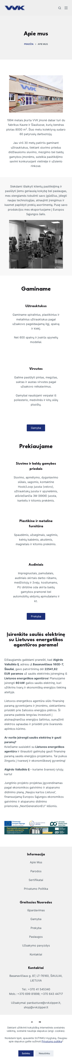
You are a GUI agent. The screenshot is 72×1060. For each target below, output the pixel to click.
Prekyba (36, 928)
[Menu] (66, 7)
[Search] (59, 8)
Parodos (35, 871)
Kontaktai (36, 954)
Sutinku (26, 1053)
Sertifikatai (36, 880)
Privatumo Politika (36, 888)
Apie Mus (36, 862)
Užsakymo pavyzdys (36, 945)
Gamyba (35, 919)
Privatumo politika (52, 1041)
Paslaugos (36, 936)
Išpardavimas (36, 910)
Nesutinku (44, 1053)
